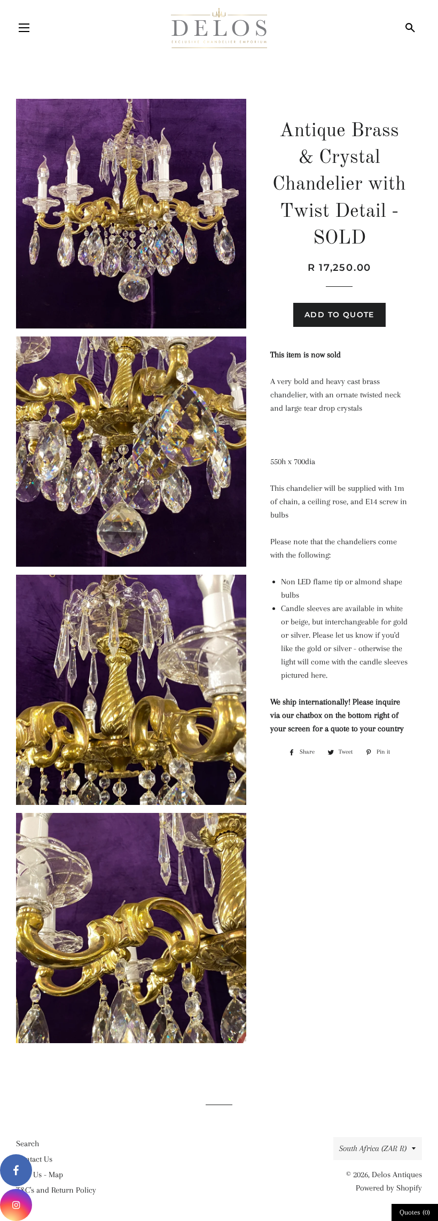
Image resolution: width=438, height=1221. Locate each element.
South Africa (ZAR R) (372, 1148)
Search (27, 1143)
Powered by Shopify (389, 1188)
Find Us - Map (39, 1174)
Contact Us (34, 1159)
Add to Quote (339, 314)
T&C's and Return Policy (56, 1190)
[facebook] (16, 1170)
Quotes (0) (415, 1212)
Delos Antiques (397, 1174)
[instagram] (16, 1205)
